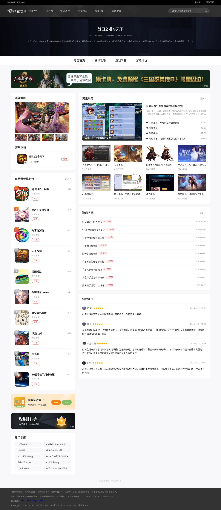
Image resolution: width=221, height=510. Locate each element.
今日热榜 (16, 10)
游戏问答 (82, 10)
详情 (35, 198)
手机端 (197, 2)
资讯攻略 (65, 10)
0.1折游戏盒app (52, 462)
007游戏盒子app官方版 (56, 444)
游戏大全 (33, 10)
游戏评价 (141, 60)
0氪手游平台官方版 (54, 450)
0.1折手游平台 (23, 468)
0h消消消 (21, 450)
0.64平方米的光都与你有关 (57, 456)
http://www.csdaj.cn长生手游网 (74, 505)
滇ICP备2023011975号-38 (47, 505)
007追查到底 (22, 444)
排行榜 (49, 10)
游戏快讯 (99, 10)
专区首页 (79, 60)
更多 (67, 179)
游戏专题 (117, 10)
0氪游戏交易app (24, 462)
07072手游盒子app (25, 456)
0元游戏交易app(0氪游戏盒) (58, 468)
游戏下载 (210, 2)
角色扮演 (99, 35)
